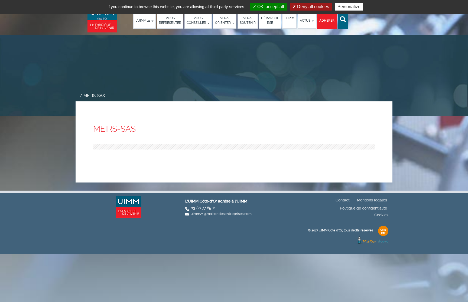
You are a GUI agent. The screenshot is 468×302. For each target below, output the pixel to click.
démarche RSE (270, 20)
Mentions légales (372, 200)
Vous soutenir (248, 20)
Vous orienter (223, 20)
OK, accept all (270, 6)
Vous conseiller (197, 20)
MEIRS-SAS (114, 129)
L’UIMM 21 (143, 20)
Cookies (381, 215)
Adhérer (326, 20)
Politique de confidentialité (363, 208)
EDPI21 (289, 18)
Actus (305, 20)
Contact (343, 200)
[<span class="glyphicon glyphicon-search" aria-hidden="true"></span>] (343, 19)
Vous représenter (170, 20)
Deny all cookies (312, 6)
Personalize (348, 6)
